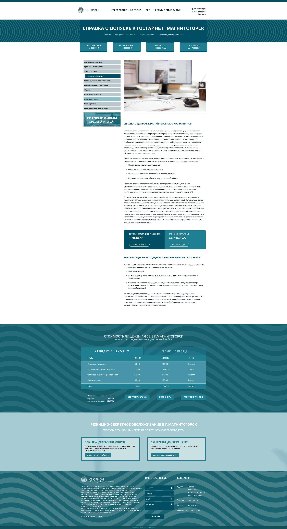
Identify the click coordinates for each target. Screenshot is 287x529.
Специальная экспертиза (92, 94)
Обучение (87, 90)
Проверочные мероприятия (93, 67)
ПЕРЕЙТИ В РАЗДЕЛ (139, 244)
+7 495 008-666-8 (199, 11)
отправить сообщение (155, 517)
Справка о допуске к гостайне (94, 76)
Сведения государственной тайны (96, 108)
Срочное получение (91, 99)
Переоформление (90, 104)
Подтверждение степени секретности (97, 81)
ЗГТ (148, 10)
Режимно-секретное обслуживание (96, 85)
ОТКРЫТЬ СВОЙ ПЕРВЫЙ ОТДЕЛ (98, 455)
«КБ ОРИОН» (151, 527)
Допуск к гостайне (147, 35)
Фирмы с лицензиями (168, 10)
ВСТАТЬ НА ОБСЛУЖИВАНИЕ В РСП (165, 455)
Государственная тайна (126, 10)
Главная (107, 35)
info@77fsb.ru (193, 505)
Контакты (202, 14)
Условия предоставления (93, 62)
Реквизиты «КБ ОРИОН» (187, 510)
